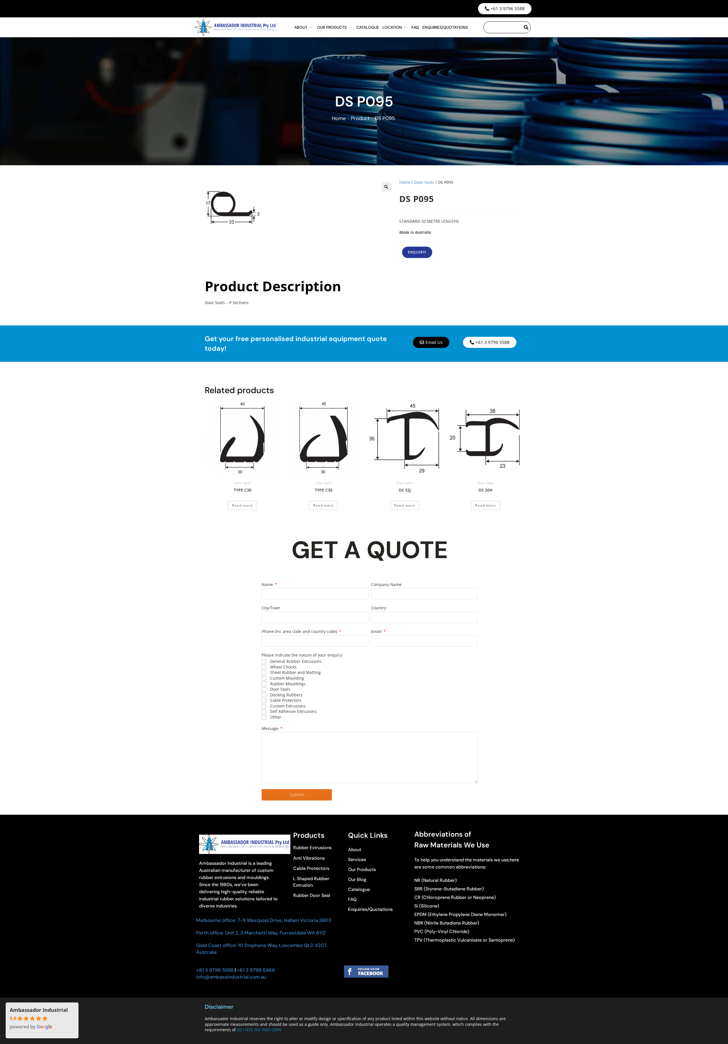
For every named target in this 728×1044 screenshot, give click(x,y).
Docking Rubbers (286, 695)
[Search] (526, 27)
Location (392, 27)
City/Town (271, 607)
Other (275, 717)
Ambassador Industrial (39, 1009)
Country (378, 607)
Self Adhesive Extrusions (293, 711)
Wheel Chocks (283, 667)
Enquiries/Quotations (445, 27)
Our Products (332, 27)
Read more (242, 505)
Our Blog (357, 879)
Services (357, 860)
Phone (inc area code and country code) (300, 631)
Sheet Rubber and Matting (295, 672)
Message (271, 728)
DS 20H (486, 490)
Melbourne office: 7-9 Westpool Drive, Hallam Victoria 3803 (263, 920)
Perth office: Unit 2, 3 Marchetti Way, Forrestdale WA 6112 (261, 933)
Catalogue (367, 27)
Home (339, 118)
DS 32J (405, 490)
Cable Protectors (285, 700)
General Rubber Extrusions (296, 661)
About (300, 27)
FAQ (415, 27)
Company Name (386, 584)
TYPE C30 (242, 490)
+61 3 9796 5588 (214, 970)
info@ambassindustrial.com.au (231, 977)
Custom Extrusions (288, 706)
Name (268, 584)
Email (377, 631)
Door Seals (424, 182)
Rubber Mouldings (288, 683)
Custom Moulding (287, 678)
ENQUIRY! (417, 252)
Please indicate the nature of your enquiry (302, 655)
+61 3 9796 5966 (255, 970)
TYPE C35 (323, 490)
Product (360, 118)
